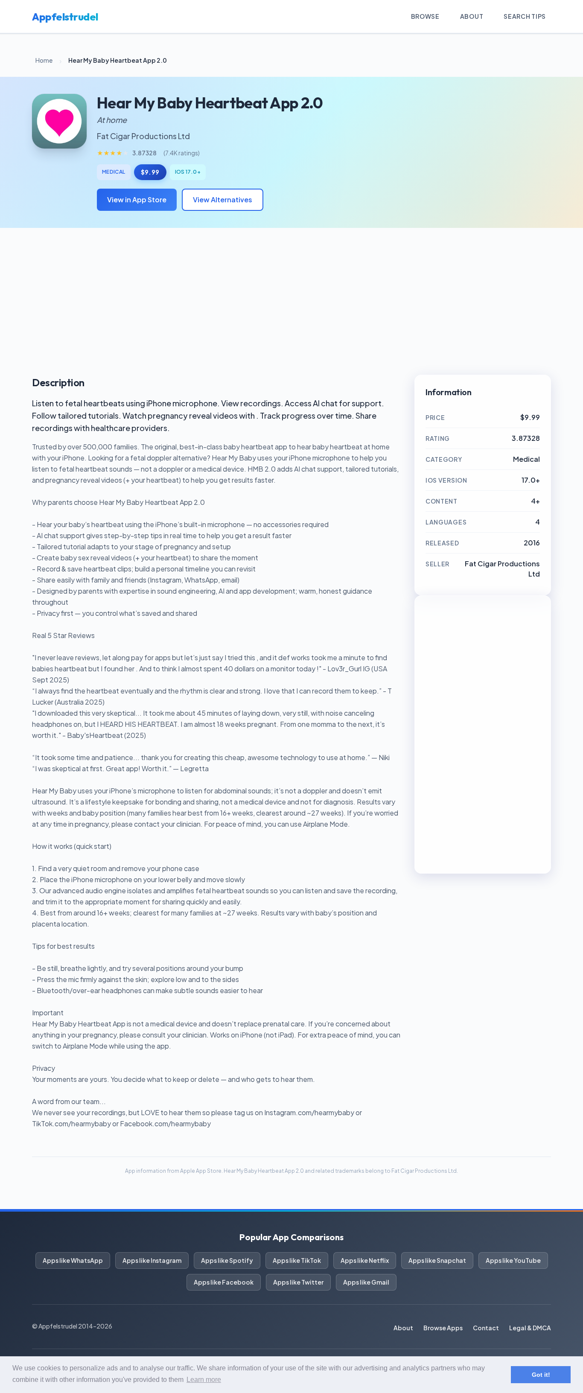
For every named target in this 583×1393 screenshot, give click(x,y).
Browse (425, 16)
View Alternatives (222, 199)
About (472, 16)
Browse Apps (443, 1328)
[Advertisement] (291, 301)
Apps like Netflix (365, 1260)
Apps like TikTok (297, 1260)
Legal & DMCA (530, 1328)
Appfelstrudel (65, 16)
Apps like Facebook (224, 1282)
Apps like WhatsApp (73, 1260)
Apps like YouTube (513, 1260)
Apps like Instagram (151, 1260)
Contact (486, 1328)
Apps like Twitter (298, 1282)
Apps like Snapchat (437, 1260)
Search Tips (525, 16)
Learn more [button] (204, 1379)
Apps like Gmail (366, 1282)
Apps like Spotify (227, 1260)
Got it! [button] (541, 1374)
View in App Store (136, 199)
